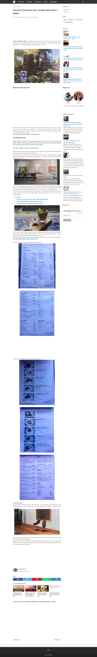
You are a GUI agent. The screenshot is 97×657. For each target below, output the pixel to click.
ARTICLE (46, 1)
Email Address (67, 215)
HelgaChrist (50, 654)
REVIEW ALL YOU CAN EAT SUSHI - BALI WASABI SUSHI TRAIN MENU (32, 199)
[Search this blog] (83, 2)
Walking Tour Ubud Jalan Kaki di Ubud (28, 148)
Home (48, 649)
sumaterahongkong (68, 22)
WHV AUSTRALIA (79, 19)
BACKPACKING (53, 1)
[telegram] (56, 579)
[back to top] (94, 653)
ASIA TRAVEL (21, 1)
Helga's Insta (66, 9)
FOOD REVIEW (38, 1)
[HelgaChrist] (14, 2)
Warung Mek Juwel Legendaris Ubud (28, 239)
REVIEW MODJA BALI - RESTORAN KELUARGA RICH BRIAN (30, 203)
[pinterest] (37, 579)
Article (65, 19)
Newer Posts (16, 639)
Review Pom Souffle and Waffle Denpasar (29, 134)
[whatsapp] (46, 579)
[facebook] (18, 579)
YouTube (65, 12)
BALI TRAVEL (29, 1)
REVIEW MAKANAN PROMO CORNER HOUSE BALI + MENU (30, 201)
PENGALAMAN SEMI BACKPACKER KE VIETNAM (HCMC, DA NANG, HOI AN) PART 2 (73, 69)
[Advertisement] (37, 30)
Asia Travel (70, 19)
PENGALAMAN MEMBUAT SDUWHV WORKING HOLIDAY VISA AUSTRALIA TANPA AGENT (72, 81)
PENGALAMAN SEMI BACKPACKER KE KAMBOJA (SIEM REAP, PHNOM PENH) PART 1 (73, 48)
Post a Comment (33, 17)
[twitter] (27, 579)
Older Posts (57, 639)
